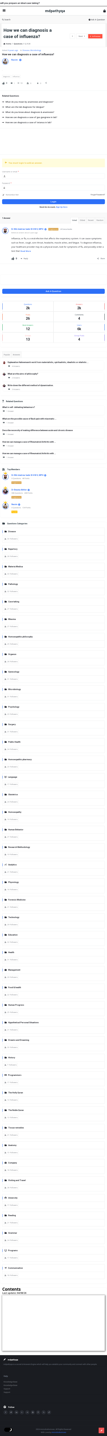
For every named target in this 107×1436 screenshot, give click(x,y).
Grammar (12, 1233)
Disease (26, 50)
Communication (15, 1268)
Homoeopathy (14, 812)
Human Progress (16, 1005)
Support (7, 1389)
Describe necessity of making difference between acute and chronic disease (37, 430)
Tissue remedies (16, 1128)
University (12, 1198)
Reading (12, 1215)
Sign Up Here (61, 207)
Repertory (12, 549)
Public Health (14, 742)
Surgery (12, 724)
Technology (13, 917)
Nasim (14, 504)
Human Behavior (15, 830)
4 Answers (16, 366)
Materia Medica (15, 566)
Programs (13, 1250)
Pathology (13, 584)
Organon (12, 654)
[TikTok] (49, 1412)
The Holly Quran (15, 1093)
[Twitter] (11, 1412)
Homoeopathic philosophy (20, 637)
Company (12, 1163)
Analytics (12, 865)
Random (100, 220)
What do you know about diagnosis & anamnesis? (29, 112)
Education (13, 935)
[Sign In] (104, 10)
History (11, 1057)
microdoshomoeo (59, 1432)
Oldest (82, 220)
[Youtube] (22, 1412)
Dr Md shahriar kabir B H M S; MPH (27, 475)
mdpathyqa (55, 10)
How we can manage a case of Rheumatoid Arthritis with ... (29, 442)
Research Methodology (19, 847)
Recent (91, 220)
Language (12, 777)
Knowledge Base (10, 1382)
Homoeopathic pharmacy (20, 759)
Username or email (10, 171)
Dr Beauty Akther (19, 490)
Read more (25, 251)
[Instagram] (33, 1412)
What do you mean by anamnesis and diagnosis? (29, 101)
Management (14, 970)
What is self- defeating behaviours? (18, 407)
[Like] (3, 83)
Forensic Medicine (16, 900)
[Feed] (44, 1412)
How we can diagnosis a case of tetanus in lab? (28, 122)
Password (7, 183)
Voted (74, 220)
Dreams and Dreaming (18, 1040)
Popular (7, 355)
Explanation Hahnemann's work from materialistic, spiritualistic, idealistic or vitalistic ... (48, 362)
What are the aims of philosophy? (23, 374)
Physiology (13, 882)
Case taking (13, 602)
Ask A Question (98, 19)
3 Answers (16, 389)
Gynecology (13, 672)
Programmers (14, 1075)
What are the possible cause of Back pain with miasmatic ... (29, 419)
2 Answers (16, 378)
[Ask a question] (101, 1430)
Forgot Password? (98, 194)
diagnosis (6, 76)
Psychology (13, 707)
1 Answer (10, 411)
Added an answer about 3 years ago (24, 233)
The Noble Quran (16, 1110)
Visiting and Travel (17, 1180)
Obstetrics (13, 794)
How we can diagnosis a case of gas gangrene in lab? (31, 117)
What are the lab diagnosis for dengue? (24, 107)
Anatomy (12, 1145)
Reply (26, 258)
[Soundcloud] (27, 1412)
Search (7, 19)
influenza (16, 76)
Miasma (12, 619)
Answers (16, 355)
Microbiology (35, 50)
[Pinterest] (38, 1412)
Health (11, 952)
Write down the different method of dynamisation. (31, 385)
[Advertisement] (53, 141)
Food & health (14, 987)
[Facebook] (5, 1412)
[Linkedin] (16, 1412)
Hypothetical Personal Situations (23, 1022)
